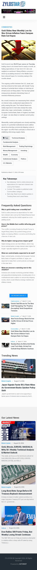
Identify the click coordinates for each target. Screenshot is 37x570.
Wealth (5, 155)
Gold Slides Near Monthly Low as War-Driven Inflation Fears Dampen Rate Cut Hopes (22, 333)
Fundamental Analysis (10, 142)
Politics (23, 159)
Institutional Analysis (10, 159)
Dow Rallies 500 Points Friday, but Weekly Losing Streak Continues (16, 533)
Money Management (10, 150)
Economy (14, 155)
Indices (13, 341)
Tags (6, 138)
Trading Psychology (25, 146)
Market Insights (15, 316)
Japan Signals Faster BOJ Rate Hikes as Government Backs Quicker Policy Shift (18, 387)
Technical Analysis (18, 138)
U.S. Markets (7, 163)
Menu (4, 17)
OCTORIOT (23, 564)
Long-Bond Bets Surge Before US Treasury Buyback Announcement (16, 492)
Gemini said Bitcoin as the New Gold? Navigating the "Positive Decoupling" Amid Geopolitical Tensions (22, 307)
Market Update (6, 443)
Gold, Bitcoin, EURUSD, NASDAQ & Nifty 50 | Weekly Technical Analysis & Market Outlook (17, 449)
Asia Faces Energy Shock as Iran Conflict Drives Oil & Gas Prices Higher (22, 321)
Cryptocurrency (15, 301)
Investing (24, 150)
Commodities (14, 329)
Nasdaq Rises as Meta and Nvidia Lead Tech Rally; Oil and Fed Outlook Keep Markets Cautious (23, 346)
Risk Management (9, 146)
